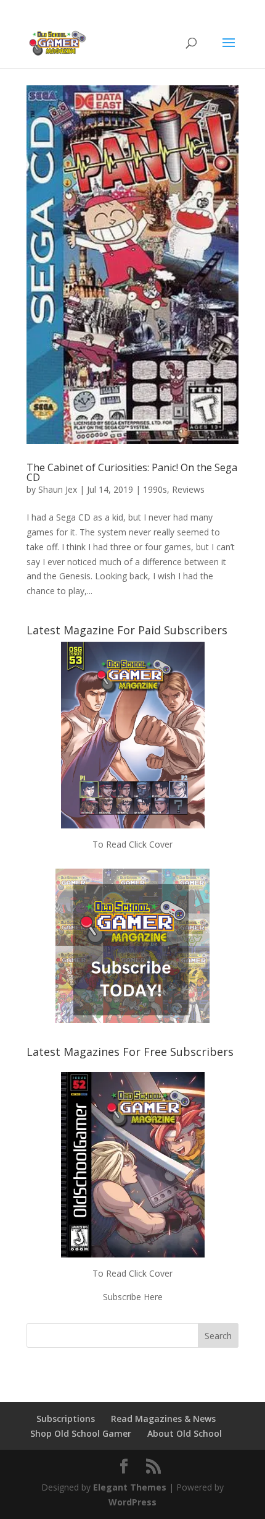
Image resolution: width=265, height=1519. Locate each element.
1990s (155, 489)
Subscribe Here (133, 1297)
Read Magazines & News (163, 1418)
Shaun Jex (57, 489)
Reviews (188, 489)
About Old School (184, 1433)
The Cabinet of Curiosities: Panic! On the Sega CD (131, 472)
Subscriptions (65, 1418)
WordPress (132, 1502)
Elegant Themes (129, 1487)
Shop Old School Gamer (80, 1433)
